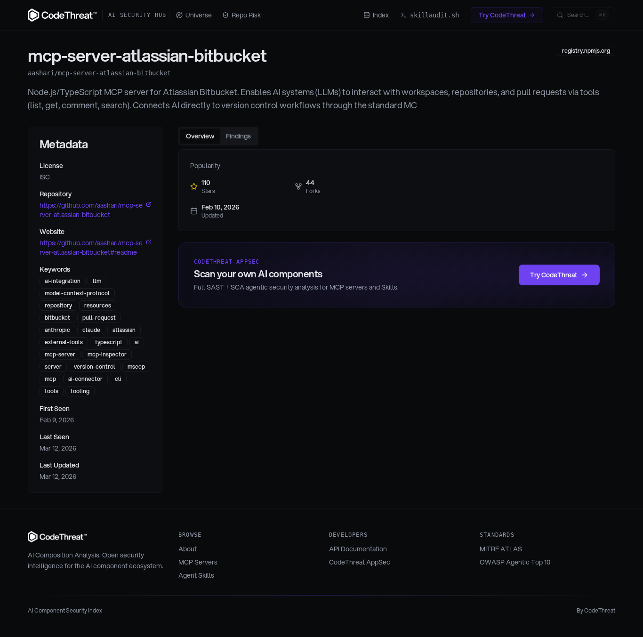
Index (381, 15)
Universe (198, 15)
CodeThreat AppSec (359, 562)
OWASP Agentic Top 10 (515, 562)
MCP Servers (197, 562)
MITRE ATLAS (501, 549)
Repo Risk (246, 15)
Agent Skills (196, 575)
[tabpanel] (396, 190)
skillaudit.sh (434, 15)
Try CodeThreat (502, 15)
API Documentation (358, 549)
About (187, 549)
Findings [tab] (238, 136)
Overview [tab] (200, 136)
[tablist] (218, 136)
